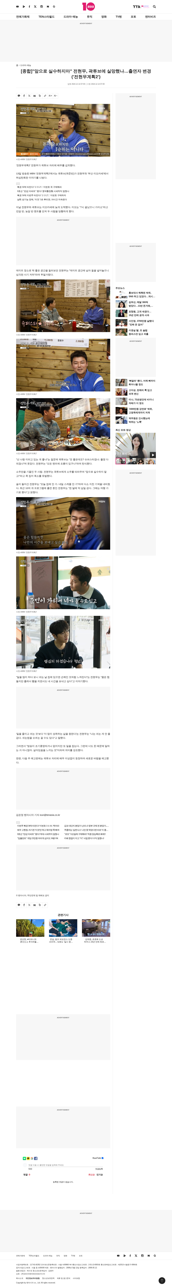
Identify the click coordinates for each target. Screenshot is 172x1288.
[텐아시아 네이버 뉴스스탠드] (48, 6)
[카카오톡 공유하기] (19, 96)
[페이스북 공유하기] (24, 96)
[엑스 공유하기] (29, 96)
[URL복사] (45, 96)
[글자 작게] (55, 96)
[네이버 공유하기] (34, 96)
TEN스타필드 (47, 16)
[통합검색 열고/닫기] (154, 7)
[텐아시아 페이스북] (29, 6)
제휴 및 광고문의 (63, 1278)
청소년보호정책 (48, 1278)
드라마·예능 (71, 16)
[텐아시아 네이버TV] (24, 6)
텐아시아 (29, 1283)
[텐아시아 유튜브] (17, 6)
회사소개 (19, 1278)
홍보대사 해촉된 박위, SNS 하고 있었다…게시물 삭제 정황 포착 (142, 296)
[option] (136, 445)
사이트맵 (76, 1278)
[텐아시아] (88, 6)
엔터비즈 (150, 16)
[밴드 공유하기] (39, 96)
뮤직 (89, 16)
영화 (104, 16)
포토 (133, 16)
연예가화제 (23, 16)
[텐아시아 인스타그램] (41, 6)
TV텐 (119, 16)
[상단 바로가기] (162, 1280)
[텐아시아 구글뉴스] (54, 6)
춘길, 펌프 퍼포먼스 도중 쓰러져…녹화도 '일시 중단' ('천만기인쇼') (61, 941)
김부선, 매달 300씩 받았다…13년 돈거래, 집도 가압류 (140, 306)
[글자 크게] (50, 96)
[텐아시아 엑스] (35, 6)
